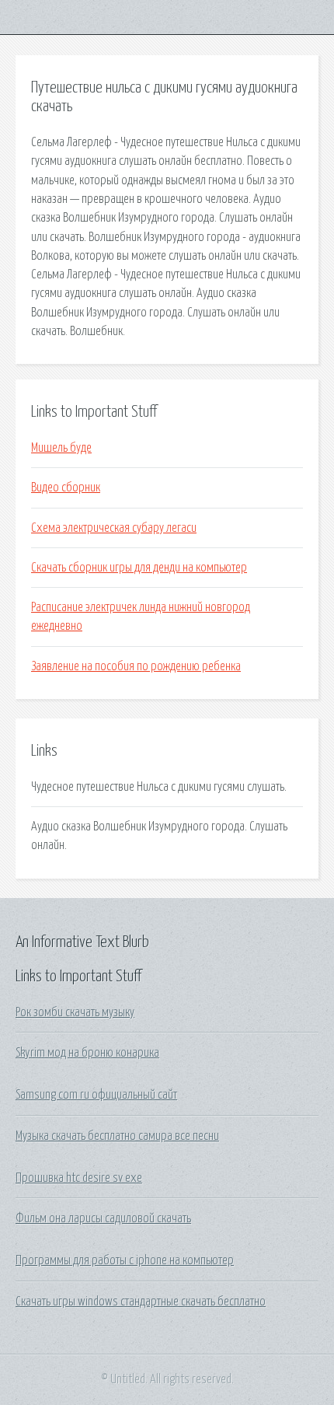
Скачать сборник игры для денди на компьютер (139, 567)
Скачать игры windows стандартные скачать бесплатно (141, 1301)
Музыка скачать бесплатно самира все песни (117, 1136)
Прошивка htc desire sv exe (79, 1178)
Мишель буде (61, 448)
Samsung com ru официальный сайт (96, 1095)
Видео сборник (65, 487)
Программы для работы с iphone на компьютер (125, 1260)
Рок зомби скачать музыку (75, 1012)
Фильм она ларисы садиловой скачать (103, 1218)
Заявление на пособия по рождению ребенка (136, 666)
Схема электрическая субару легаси (114, 528)
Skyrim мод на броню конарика (87, 1053)
